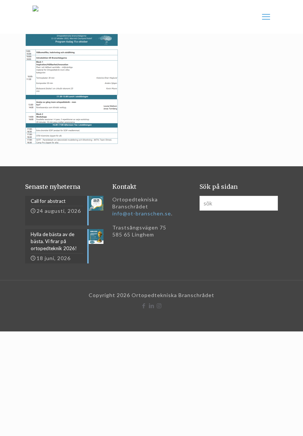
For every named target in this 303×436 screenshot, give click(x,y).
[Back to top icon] (267, 421)
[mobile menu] (266, 16)
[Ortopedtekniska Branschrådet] (35, 16)
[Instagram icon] (159, 305)
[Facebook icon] (144, 305)
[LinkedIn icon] (151, 305)
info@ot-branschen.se (141, 213)
